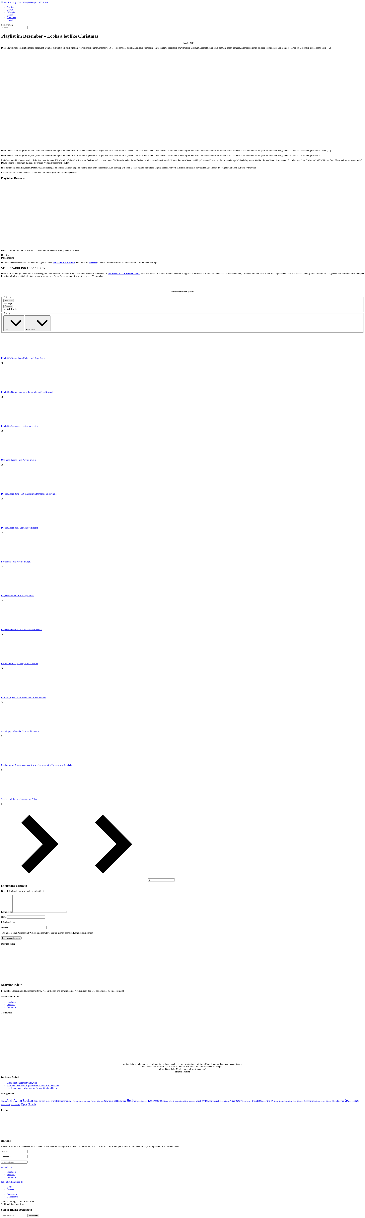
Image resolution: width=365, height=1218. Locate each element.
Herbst (131, 1100)
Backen (28, 1100)
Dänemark (62, 1101)
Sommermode (5, 1105)
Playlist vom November (64, 262)
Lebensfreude (156, 1100)
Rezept (276, 1101)
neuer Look (225, 1101)
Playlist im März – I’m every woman (17, 595)
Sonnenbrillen (15, 1105)
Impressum (12, 1194)
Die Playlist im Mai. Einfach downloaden (19, 528)
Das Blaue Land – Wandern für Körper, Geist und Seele (32, 1088)
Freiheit (93, 1101)
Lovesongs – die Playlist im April (16, 561)
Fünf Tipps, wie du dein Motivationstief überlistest (23, 697)
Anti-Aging (14, 1100)
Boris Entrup (39, 1101)
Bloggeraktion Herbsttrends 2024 (22, 1083)
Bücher (48, 1101)
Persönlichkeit (246, 1101)
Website (4, 927)
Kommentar (6, 912)
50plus (3, 1101)
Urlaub (32, 1104)
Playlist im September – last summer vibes (20, 426)
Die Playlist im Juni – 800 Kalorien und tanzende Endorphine (28, 494)
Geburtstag (100, 1101)
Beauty (10, 10)
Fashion (10, 7)
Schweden (300, 1101)
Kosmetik (144, 1101)
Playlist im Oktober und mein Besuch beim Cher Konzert (27, 392)
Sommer (352, 1100)
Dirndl (54, 1101)
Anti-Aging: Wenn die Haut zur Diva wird (20, 731)
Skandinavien (338, 1101)
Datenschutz (12, 1196)
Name (4, 917)
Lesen (166, 1101)
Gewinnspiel (110, 1101)
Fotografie (87, 1101)
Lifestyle (11, 12)
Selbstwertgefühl (319, 1101)
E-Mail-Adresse (8, 922)
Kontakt (10, 20)
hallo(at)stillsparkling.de (12, 1182)
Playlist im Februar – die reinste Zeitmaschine (21, 629)
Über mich (11, 17)
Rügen (286, 1101)
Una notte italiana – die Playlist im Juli (18, 460)
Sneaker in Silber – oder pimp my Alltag (19, 799)
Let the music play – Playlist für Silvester (19, 663)
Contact (10, 1189)
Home (9, 1187)
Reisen (10, 15)
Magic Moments (189, 1101)
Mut (204, 1100)
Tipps (24, 1104)
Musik (198, 1101)
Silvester (93, 262)
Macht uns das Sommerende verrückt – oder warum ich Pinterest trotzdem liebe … (38, 765)
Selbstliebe (309, 1101)
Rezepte (281, 1101)
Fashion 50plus (78, 1101)
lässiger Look (179, 1101)
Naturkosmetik (214, 1101)
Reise (263, 1101)
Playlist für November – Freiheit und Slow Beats (23, 358)
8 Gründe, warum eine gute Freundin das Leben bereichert (33, 1085)
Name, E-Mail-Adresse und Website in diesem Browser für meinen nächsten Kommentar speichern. (49, 933)
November (235, 1100)
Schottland (292, 1101)
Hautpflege (121, 1101)
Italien (138, 1101)
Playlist (256, 1100)
